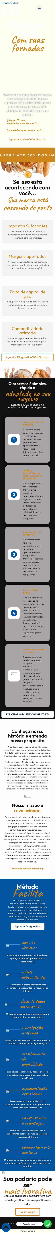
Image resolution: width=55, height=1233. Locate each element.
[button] (39, 7)
